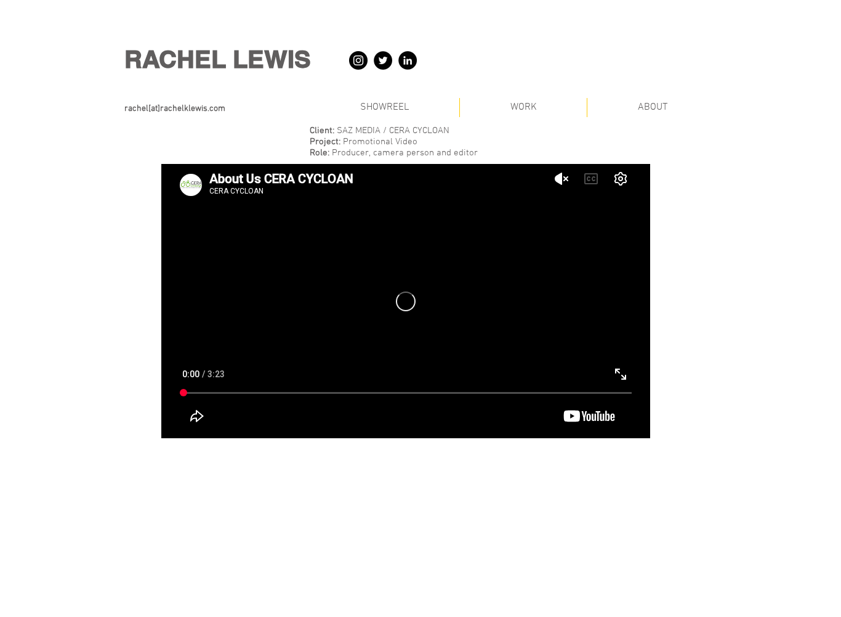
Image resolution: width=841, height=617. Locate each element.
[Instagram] (358, 60)
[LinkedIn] (407, 60)
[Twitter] (383, 60)
